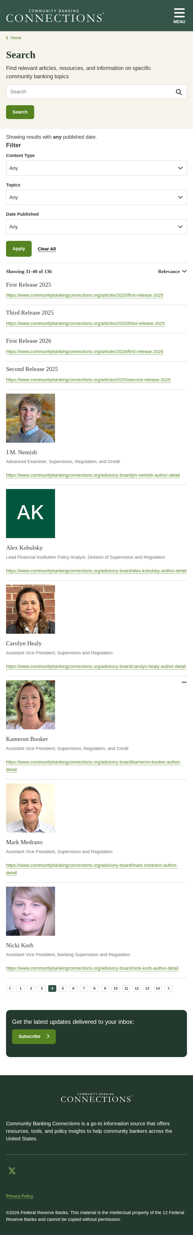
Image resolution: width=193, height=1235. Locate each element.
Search (20, 112)
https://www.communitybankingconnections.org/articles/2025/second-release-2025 (88, 379)
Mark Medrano (24, 842)
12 (137, 988)
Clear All (47, 248)
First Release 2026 (28, 341)
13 (147, 988)
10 (116, 988)
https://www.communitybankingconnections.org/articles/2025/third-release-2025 (85, 323)
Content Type (20, 155)
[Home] (57, 15)
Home (16, 38)
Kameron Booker (27, 739)
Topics (13, 185)
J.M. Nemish (21, 452)
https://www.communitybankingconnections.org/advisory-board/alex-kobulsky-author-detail (96, 570)
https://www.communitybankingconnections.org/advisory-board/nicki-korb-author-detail (92, 968)
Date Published (22, 214)
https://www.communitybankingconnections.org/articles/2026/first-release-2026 (84, 351)
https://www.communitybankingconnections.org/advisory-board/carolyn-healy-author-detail (96, 666)
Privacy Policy (19, 1196)
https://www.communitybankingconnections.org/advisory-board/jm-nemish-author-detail (93, 475)
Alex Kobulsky (24, 547)
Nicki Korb (19, 945)
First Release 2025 (28, 284)
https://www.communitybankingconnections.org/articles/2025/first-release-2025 (84, 295)
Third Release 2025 (30, 312)
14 (158, 988)
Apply (19, 248)
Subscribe (29, 1036)
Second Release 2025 (32, 369)
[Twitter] (12, 1171)
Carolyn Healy (24, 643)
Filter (13, 145)
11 (126, 988)
